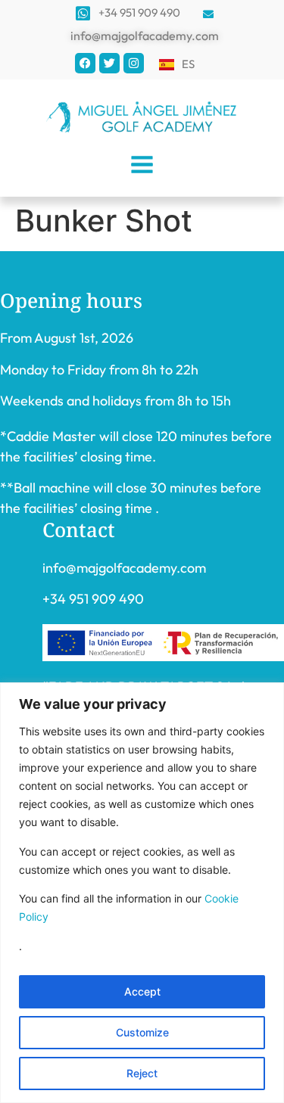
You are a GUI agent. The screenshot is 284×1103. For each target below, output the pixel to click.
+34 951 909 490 (93, 598)
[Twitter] (109, 63)
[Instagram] (133, 63)
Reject (142, 1073)
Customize (142, 1032)
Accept (142, 991)
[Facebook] (85, 63)
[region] (142, 892)
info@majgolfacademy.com (124, 567)
